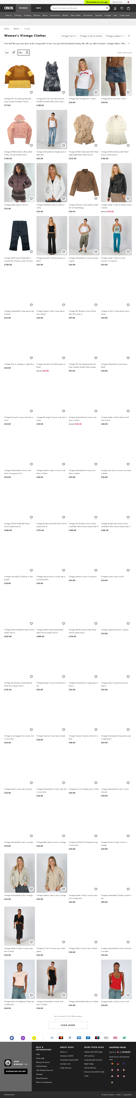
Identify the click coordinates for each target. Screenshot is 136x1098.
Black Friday (89, 1064)
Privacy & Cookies (108, 1095)
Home (6, 28)
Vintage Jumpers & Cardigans (120, 35)
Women (16, 28)
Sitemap (39, 1074)
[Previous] (58, 36)
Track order (40, 1058)
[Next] (129, 36)
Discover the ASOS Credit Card (94, 1074)
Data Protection (42, 1078)
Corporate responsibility (69, 1060)
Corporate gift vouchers (93, 1060)
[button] (112, 1064)
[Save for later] (31, 92)
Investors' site (65, 1064)
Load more (68, 1025)
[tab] (8, 15)
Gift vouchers (89, 1056)
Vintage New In (68, 35)
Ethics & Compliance (44, 1082)
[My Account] (115, 8)
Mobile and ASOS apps (93, 1052)
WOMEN (23, 8)
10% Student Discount (44, 1070)
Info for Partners (90, 1068)
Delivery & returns (43, 1062)
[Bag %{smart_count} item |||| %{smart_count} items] (128, 8)
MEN (38, 8)
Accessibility (127, 1095)
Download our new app (97, 2)
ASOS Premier (41, 1066)
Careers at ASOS (66, 1056)
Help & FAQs (117, 2)
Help (38, 1054)
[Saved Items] (121, 8)
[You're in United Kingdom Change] (128, 2)
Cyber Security (65, 1068)
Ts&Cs (119, 1095)
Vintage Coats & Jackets (91, 35)
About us (63, 1052)
